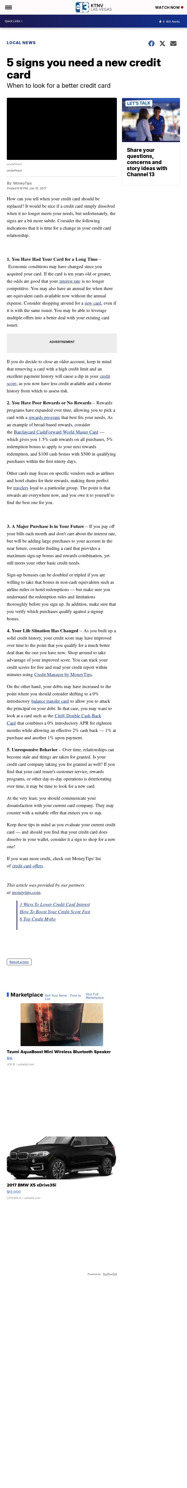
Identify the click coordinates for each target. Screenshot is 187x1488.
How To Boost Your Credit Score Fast (55, 911)
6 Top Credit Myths (38, 919)
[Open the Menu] (8, 7)
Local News (21, 42)
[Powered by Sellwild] (110, 1274)
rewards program (44, 417)
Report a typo (19, 962)
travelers (20, 488)
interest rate (69, 281)
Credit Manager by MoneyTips (63, 674)
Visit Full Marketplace (95, 996)
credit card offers (27, 866)
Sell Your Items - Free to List (63, 997)
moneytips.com (26, 892)
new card (93, 303)
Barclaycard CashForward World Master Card (56, 432)
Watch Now (168, 7)
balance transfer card (50, 701)
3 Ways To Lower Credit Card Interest (55, 904)
